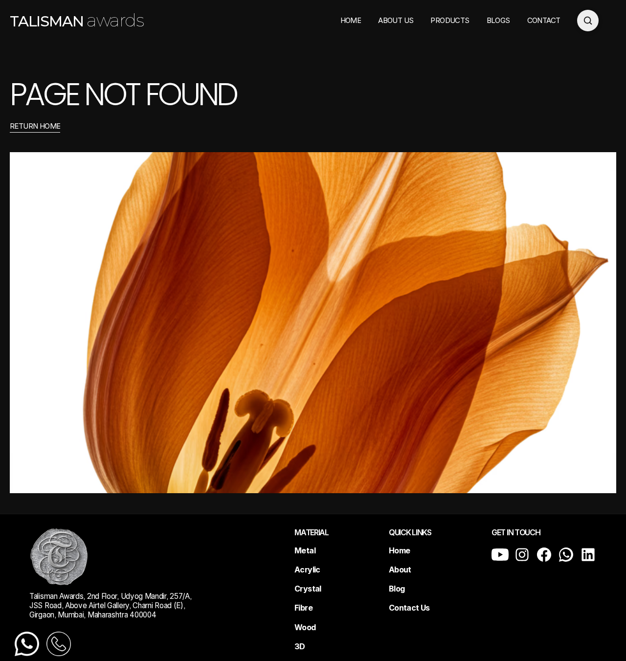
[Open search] (588, 20)
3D (299, 646)
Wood (304, 627)
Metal (304, 550)
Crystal (307, 588)
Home (399, 550)
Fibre (303, 608)
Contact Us (409, 608)
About (400, 569)
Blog (396, 588)
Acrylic (307, 569)
